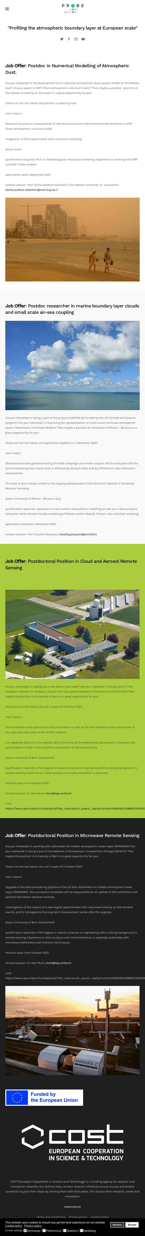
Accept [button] (132, 1224)
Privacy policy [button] (33, 1225)
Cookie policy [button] (13, 1225)
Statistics (72, 1230)
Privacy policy (78, 1217)
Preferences (53, 1230)
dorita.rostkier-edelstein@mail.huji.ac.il (31, 189)
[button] (7, 9)
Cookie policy (100, 1217)
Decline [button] (117, 1224)
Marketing (89, 1230)
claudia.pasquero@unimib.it (78, 534)
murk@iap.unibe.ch (58, 793)
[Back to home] (72, 9)
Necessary (33, 1230)
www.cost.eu (72, 1206)
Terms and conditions (50, 1217)
